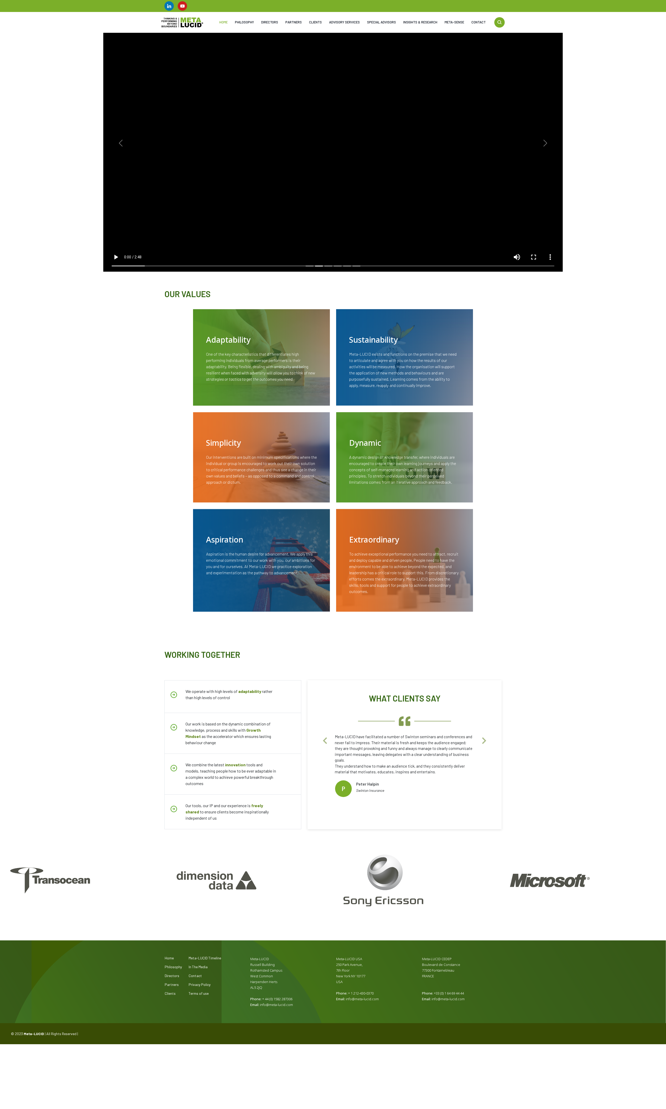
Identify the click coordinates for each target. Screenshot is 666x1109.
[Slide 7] (423, 791)
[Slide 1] (309, 266)
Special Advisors (381, 22)
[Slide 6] (356, 266)
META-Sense (454, 22)
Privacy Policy (199, 984)
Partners (293, 22)
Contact (478, 22)
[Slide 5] (347, 266)
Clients (315, 22)
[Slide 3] (328, 266)
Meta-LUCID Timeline (205, 958)
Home (223, 22)
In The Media (198, 967)
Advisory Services (344, 22)
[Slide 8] (433, 791)
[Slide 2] (319, 266)
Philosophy (244, 22)
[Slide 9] (442, 791)
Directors (269, 22)
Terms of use (199, 993)
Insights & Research (420, 22)
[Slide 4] (338, 266)
